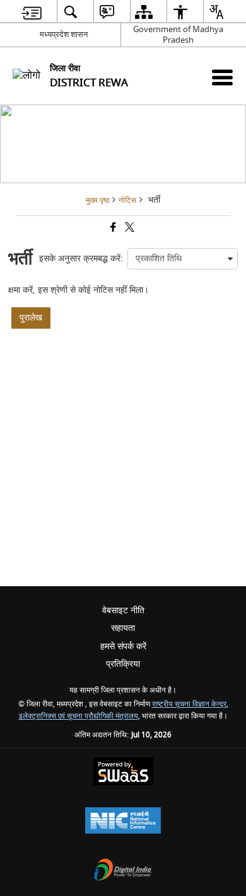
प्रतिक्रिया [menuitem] (123, 664)
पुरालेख (31, 317)
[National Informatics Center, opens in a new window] (123, 822)
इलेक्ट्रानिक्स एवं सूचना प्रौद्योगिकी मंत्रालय (78, 716)
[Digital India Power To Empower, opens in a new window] (123, 871)
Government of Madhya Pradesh (178, 34)
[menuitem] (31, 11)
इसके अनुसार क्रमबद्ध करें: (81, 258)
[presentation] (182, 258)
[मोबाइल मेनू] (222, 77)
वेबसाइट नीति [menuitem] (123, 610)
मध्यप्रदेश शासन (64, 34)
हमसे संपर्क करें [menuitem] (123, 646)
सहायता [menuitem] (123, 628)
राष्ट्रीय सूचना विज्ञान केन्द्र (189, 704)
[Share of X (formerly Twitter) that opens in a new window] (129, 229)
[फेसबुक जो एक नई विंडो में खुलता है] (112, 229)
